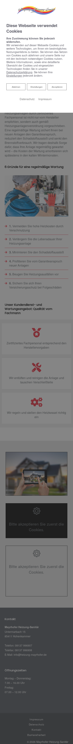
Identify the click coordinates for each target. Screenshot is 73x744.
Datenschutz (27, 99)
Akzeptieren (57, 86)
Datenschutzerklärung (19, 72)
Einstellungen (36, 86)
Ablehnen (16, 86)
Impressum (45, 99)
